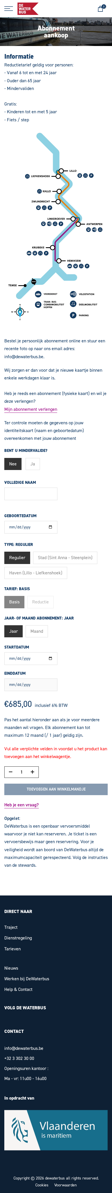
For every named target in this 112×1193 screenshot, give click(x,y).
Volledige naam (20, 482)
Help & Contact (18, 989)
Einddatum (15, 673)
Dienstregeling (18, 938)
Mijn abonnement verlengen (30, 409)
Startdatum (16, 647)
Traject (11, 927)
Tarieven (12, 949)
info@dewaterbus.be (23, 1048)
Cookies (42, 1185)
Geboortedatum (20, 516)
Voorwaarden (65, 1185)
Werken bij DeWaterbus (26, 979)
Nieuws (11, 968)
